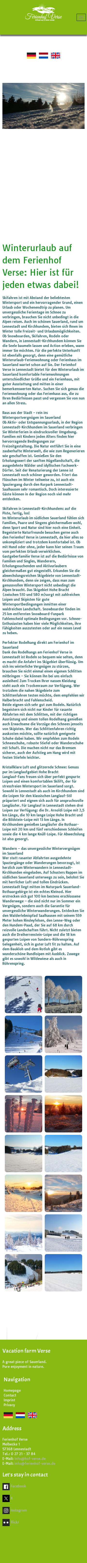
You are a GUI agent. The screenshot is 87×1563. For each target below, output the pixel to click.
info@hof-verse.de (30, 1459)
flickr (15, 1522)
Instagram (19, 1510)
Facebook (18, 1486)
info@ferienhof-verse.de (34, 1463)
